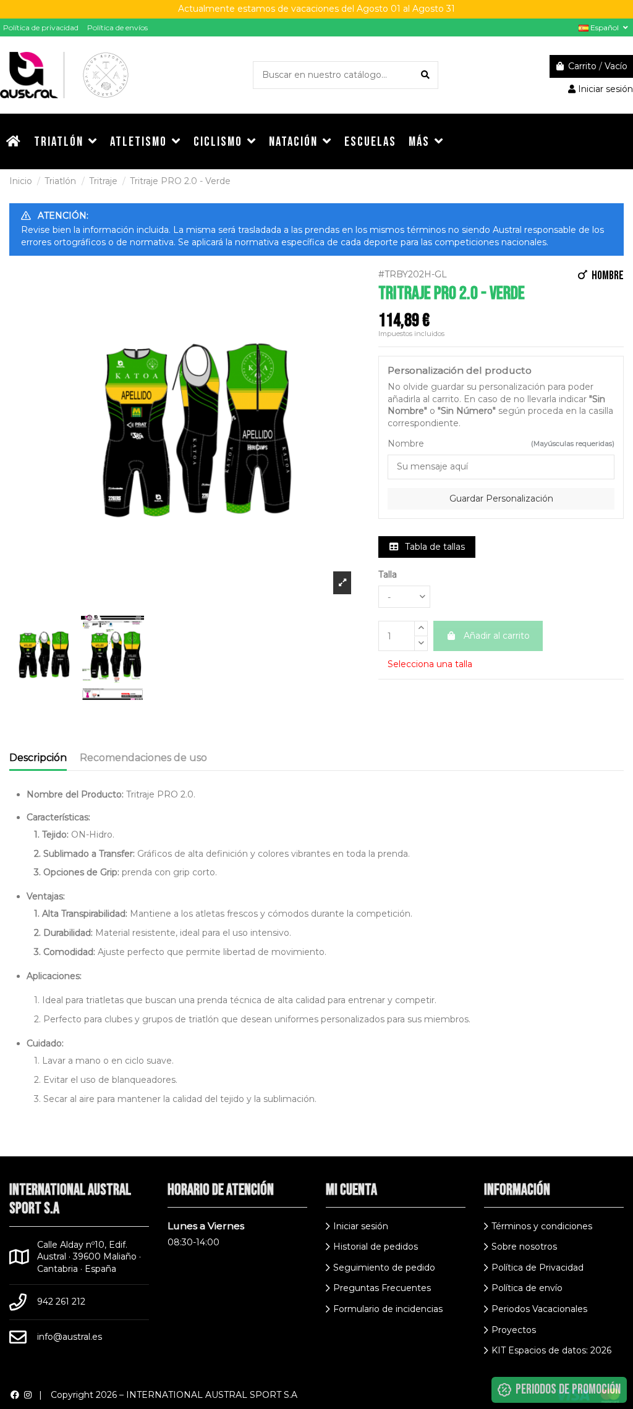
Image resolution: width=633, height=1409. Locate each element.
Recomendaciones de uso (143, 757)
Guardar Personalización (501, 498)
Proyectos (513, 1329)
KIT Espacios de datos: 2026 (551, 1350)
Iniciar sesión (360, 1226)
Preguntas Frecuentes (382, 1287)
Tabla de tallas (433, 546)
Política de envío (527, 1287)
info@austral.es (69, 1336)
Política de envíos (117, 27)
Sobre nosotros (524, 1246)
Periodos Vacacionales (539, 1308)
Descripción (38, 757)
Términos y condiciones (541, 1226)
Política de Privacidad (537, 1267)
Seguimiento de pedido (384, 1267)
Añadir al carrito (497, 635)
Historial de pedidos (375, 1246)
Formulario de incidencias (388, 1308)
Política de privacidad (41, 27)
